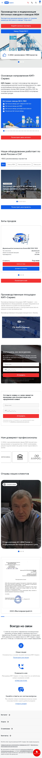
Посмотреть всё (21, 280)
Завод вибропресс (24, 164)
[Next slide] (37, 516)
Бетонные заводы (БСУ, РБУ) (14, 101)
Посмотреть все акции (21, 657)
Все (3, 164)
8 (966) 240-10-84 (21, 680)
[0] (40, 2)
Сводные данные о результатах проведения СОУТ (15, 745)
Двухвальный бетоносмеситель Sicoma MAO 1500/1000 (20, 248)
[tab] (18, 62)
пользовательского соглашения (29, 751)
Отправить (21, 375)
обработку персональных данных (19, 380)
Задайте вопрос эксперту (21, 26)
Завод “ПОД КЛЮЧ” (21, 31)
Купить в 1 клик (21, 264)
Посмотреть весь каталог (21, 137)
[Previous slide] (4, 516)
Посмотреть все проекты (21, 207)
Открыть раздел (21, 703)
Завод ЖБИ (11, 164)
